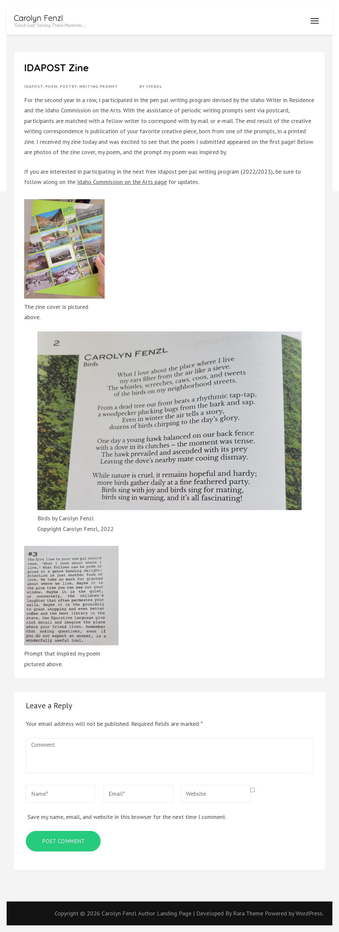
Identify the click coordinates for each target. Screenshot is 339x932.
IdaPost (33, 86)
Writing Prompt (98, 86)
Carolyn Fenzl (38, 18)
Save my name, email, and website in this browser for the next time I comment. (126, 817)
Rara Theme (249, 913)
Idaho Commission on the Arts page (122, 182)
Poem (51, 86)
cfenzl (154, 86)
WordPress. (309, 913)
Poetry (68, 86)
